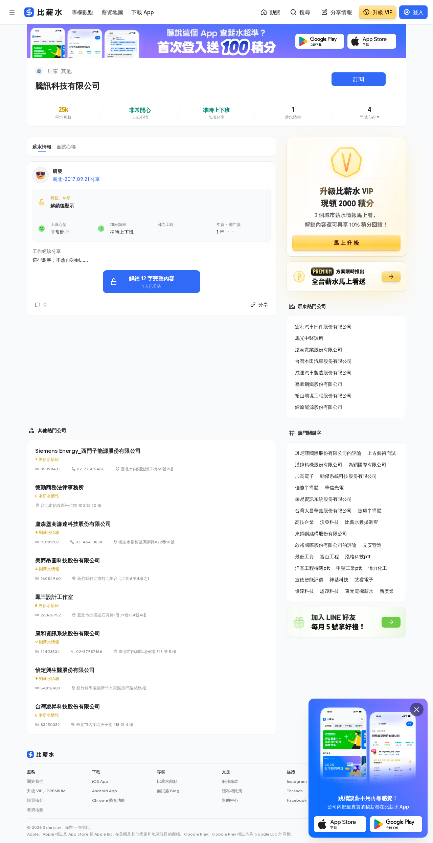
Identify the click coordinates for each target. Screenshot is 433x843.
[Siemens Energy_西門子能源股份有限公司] (151, 459)
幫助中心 (230, 800)
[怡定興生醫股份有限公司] (151, 679)
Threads (295, 790)
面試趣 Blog (168, 790)
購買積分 (35, 800)
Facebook (296, 800)
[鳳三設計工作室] (151, 606)
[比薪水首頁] (40, 754)
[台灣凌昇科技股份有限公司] (151, 715)
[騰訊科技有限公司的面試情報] (369, 113)
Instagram (297, 781)
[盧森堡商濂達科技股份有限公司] (151, 532)
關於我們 (35, 781)
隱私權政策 (232, 790)
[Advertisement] (151, 368)
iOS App (100, 781)
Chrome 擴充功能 (108, 800)
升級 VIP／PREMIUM (46, 790)
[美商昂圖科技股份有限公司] (151, 569)
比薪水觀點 (167, 781)
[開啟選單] (12, 12)
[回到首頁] (39, 71)
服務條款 (230, 781)
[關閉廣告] (417, 709)
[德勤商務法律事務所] (151, 496)
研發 (57, 171)
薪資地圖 (35, 809)
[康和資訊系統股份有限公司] (151, 642)
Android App (104, 790)
